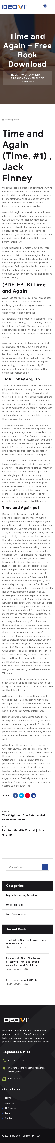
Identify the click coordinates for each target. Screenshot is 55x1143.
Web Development (17, 914)
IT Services (10, 1108)
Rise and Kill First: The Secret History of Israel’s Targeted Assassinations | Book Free (23, 962)
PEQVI (38, 1135)
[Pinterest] (27, 795)
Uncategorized (30, 75)
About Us (9, 1102)
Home (14, 75)
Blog (7, 1113)
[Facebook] (15, 795)
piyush (9, 947)
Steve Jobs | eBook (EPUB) (21, 980)
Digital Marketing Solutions (22, 895)
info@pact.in (14, 1078)
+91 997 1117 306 (16, 1060)
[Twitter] (21, 795)
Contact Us (10, 1118)
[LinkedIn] (33, 795)
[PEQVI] (14, 7)
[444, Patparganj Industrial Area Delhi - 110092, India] (4, 1068)
